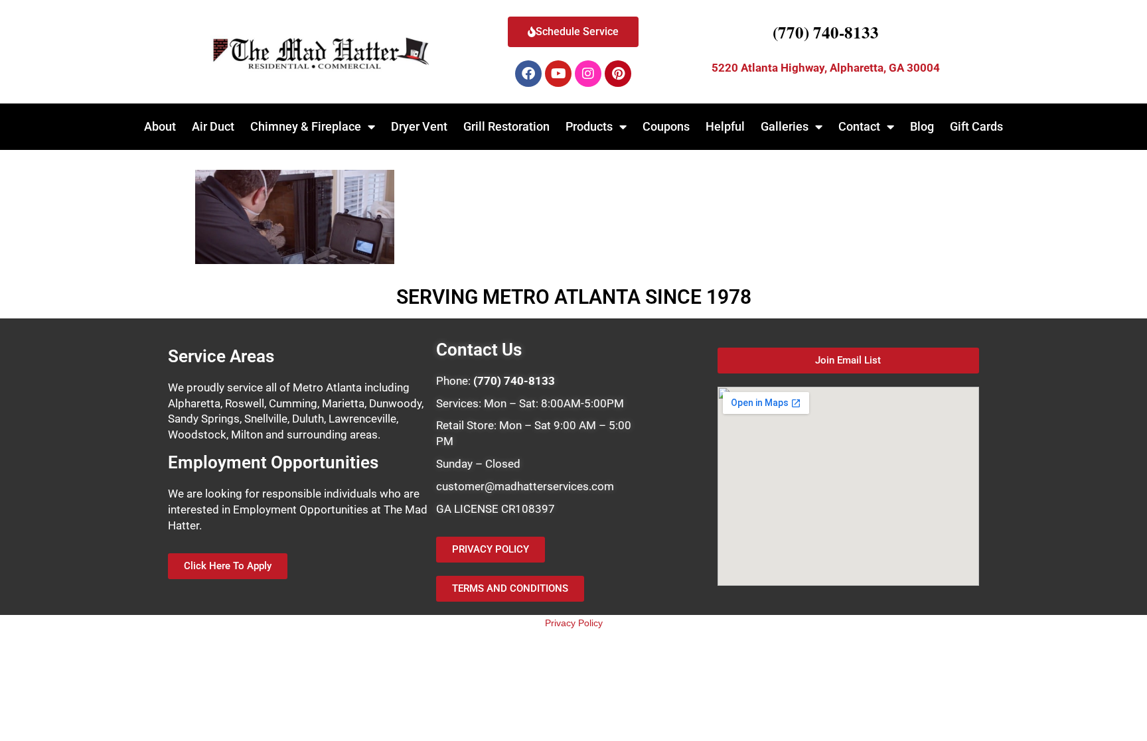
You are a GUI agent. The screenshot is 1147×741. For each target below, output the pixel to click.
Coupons (666, 126)
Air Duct (213, 126)
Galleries (784, 126)
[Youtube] (558, 73)
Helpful (725, 126)
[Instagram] (588, 73)
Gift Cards (976, 126)
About (160, 126)
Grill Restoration (506, 126)
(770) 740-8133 (826, 32)
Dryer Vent (419, 126)
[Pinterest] (618, 73)
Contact (859, 126)
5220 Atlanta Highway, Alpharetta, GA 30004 (826, 67)
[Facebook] (528, 73)
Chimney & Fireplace (305, 126)
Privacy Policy (574, 623)
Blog (922, 126)
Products (589, 126)
